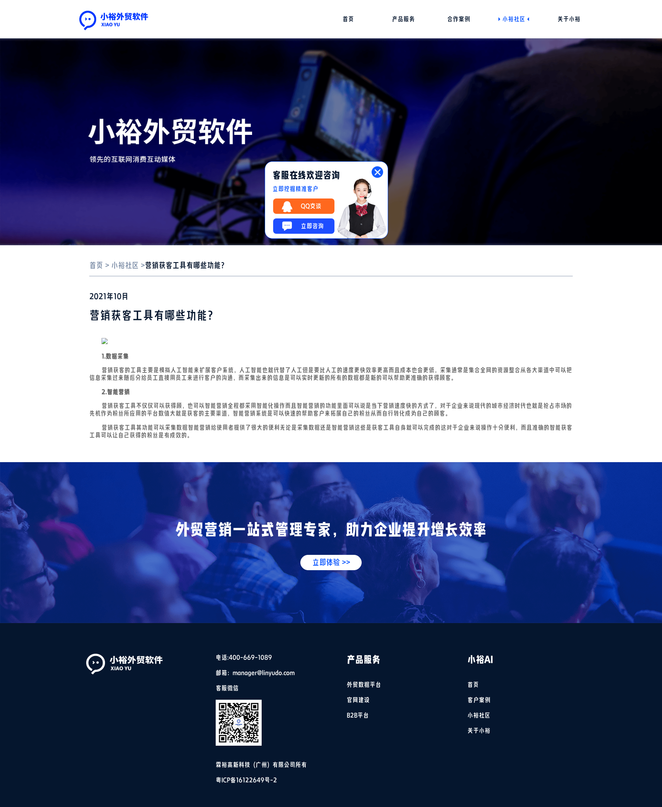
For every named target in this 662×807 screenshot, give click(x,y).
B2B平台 (358, 715)
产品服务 (403, 19)
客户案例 (478, 700)
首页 (348, 19)
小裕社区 (513, 19)
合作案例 (458, 19)
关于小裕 (568, 19)
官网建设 (358, 700)
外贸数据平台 (364, 685)
